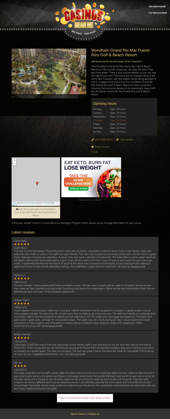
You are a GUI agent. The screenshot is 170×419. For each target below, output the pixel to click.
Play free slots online (158, 12)
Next (84, 88)
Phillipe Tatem (21, 300)
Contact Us (93, 414)
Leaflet (14, 203)
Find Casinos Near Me (157, 6)
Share (94, 152)
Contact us (37, 223)
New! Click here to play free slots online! (85, 398)
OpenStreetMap (29, 203)
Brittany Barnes (22, 334)
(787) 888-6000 (104, 139)
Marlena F (19, 275)
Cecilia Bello (20, 240)
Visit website (126, 139)
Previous (14, 88)
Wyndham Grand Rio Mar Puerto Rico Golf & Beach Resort (49, 101)
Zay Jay (18, 362)
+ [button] (14, 160)
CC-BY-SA (46, 203)
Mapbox (14, 205)
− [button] (14, 163)
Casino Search (78, 414)
